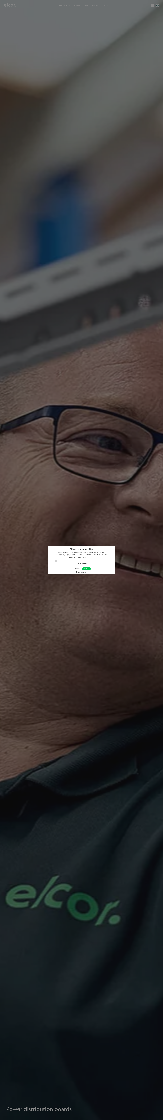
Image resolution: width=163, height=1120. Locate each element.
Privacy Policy (90, 557)
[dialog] (81, 560)
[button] (81, 572)
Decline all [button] (77, 568)
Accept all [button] (86, 568)
